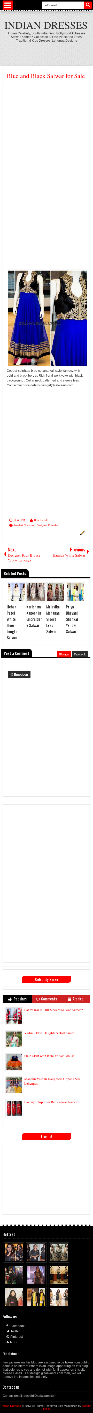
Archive (78, 998)
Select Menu (8, 5)
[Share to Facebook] (10, 1257)
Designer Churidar (47, 525)
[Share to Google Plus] (20, 1257)
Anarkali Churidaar (24, 525)
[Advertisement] (46, 130)
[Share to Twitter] (15, 1257)
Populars (20, 998)
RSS (13, 1342)
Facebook (80, 654)
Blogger (64, 654)
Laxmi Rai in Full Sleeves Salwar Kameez (53, 1009)
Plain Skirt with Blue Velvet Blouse (49, 1055)
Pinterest (16, 1337)
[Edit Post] (82, 534)
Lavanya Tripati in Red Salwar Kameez (51, 1102)
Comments (49, 998)
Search (88, 5)
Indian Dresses (46, 25)
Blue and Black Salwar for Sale (46, 76)
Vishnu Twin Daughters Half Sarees (49, 1032)
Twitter (15, 1331)
